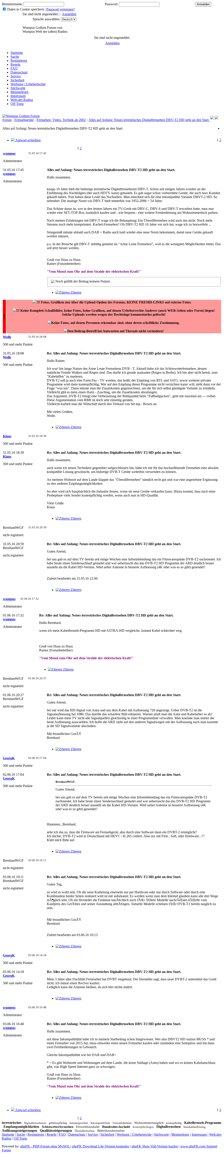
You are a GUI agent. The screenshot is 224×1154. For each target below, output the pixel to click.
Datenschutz (19, 72)
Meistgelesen (19, 92)
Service (15, 76)
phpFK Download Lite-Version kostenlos (100, 1146)
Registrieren (18, 60)
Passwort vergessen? (60, 9)
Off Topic (17, 104)
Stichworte (17, 88)
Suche (14, 56)
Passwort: (111, 4)
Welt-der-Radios (21, 100)
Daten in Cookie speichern (25, 9)
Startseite (16, 53)
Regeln (15, 64)
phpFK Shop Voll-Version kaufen (154, 1146)
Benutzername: (12, 4)
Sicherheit (17, 80)
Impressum (18, 96)
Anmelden (69, 14)
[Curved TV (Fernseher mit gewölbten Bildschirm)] (216, 118)
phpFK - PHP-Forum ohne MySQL (45, 1146)
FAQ (14, 68)
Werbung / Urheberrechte (28, 84)
